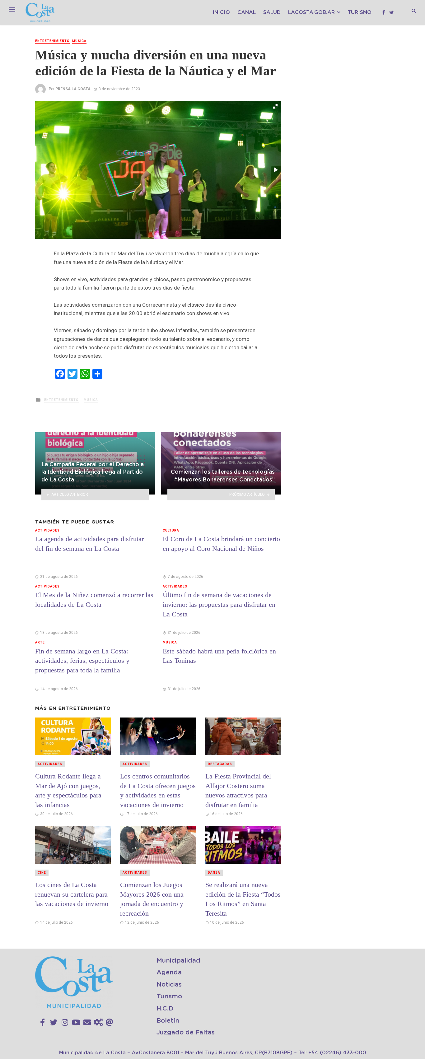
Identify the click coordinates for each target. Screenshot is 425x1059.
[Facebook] (42, 1022)
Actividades (47, 530)
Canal (246, 12)
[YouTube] (76, 1022)
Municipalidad (178, 961)
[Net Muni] (98, 1022)
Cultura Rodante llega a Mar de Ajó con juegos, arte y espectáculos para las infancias (68, 790)
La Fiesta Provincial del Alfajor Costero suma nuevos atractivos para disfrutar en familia (238, 790)
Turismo (359, 12)
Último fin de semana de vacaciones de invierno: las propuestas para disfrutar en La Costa (219, 604)
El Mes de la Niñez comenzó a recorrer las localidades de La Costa (94, 599)
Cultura (171, 530)
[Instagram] (65, 1022)
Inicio (221, 12)
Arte (40, 642)
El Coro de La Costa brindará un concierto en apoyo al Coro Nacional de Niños (221, 543)
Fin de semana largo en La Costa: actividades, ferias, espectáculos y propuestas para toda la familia (82, 660)
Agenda (169, 972)
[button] (275, 106)
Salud (272, 12)
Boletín (167, 1021)
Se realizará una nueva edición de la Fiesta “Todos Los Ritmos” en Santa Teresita (243, 899)
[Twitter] (53, 1022)
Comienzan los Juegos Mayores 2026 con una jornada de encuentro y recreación (152, 899)
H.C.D (165, 1009)
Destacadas (220, 764)
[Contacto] (87, 1022)
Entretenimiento (52, 41)
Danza (214, 872)
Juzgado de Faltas (185, 1032)
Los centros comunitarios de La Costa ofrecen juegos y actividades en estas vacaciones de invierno (158, 790)
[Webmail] (109, 1022)
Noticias (169, 985)
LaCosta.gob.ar (311, 12)
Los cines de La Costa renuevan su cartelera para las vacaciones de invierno (71, 894)
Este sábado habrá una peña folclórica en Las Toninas (219, 656)
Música (79, 41)
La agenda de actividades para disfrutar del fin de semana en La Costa (89, 543)
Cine (42, 872)
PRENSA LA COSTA (73, 89)
